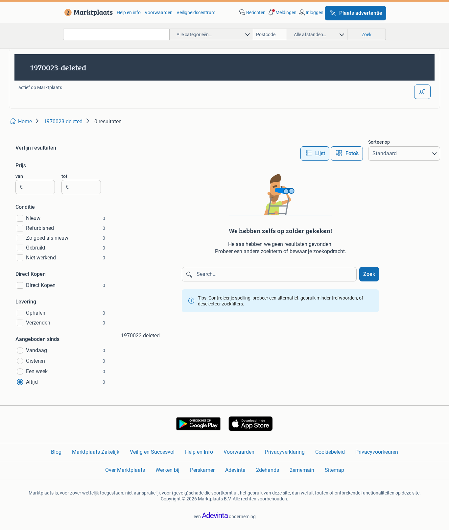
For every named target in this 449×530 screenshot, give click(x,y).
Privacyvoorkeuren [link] (376, 452)
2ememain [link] (302, 470)
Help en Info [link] (199, 452)
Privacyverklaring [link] (285, 452)
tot (64, 176)
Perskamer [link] (202, 470)
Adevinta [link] (235, 470)
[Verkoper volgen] (422, 91)
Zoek (369, 274)
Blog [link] (56, 452)
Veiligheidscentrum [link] (196, 12)
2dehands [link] (267, 470)
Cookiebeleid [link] (330, 452)
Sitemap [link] (334, 470)
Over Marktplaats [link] (125, 470)
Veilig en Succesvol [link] (152, 452)
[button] (281, 12)
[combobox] (116, 34)
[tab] (314, 153)
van (19, 176)
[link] (87, 12)
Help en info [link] (129, 12)
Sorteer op (379, 142)
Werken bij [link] (167, 470)
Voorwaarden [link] (159, 12)
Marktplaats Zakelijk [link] (95, 452)
